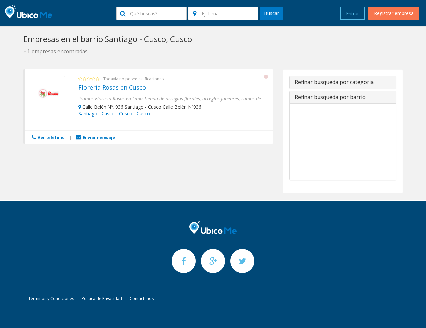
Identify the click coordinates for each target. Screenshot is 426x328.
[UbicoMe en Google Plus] (213, 261)
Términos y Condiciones (51, 298)
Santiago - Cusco (96, 113)
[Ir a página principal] (213, 227)
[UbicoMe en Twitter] (242, 261)
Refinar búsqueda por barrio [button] (330, 97)
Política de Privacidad (102, 298)
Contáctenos (142, 298)
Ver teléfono (51, 137)
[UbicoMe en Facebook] (184, 261)
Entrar (352, 13)
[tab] (343, 82)
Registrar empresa (394, 13)
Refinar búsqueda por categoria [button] (334, 82)
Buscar (271, 13)
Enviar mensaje (98, 137)
